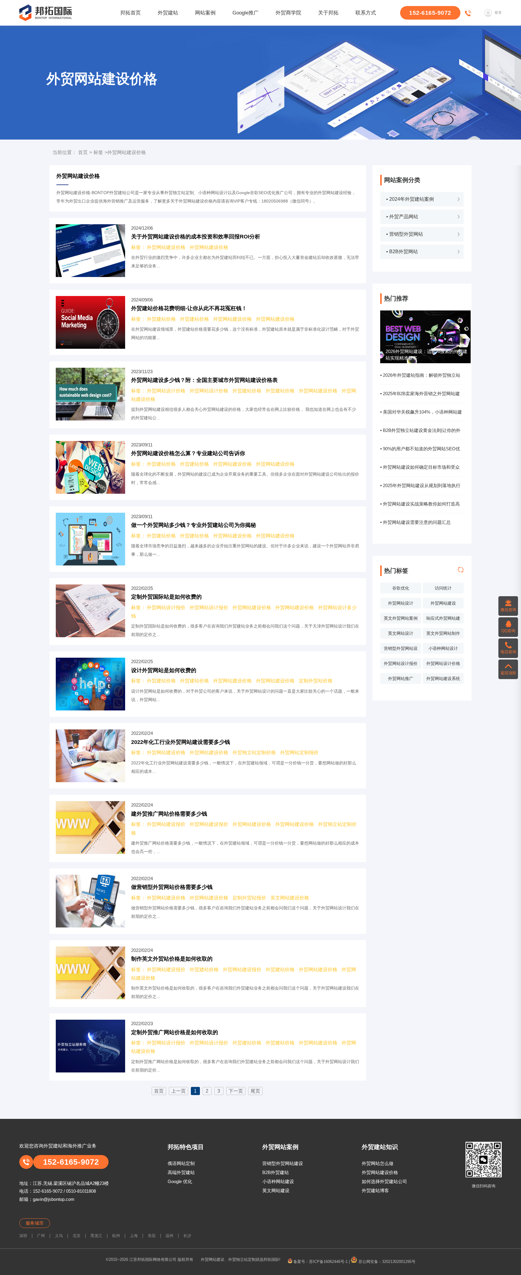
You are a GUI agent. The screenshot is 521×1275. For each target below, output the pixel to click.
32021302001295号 (398, 1261)
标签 (98, 152)
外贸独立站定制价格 (254, 752)
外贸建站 (168, 13)
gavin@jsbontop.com (53, 1199)
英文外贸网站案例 (401, 618)
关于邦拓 (328, 13)
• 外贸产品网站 (402, 216)
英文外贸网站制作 (443, 633)
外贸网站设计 (400, 603)
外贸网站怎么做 (377, 1163)
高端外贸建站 (181, 1172)
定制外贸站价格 (316, 680)
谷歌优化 (400, 588)
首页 (83, 152)
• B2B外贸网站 (402, 251)
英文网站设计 (400, 633)
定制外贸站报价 (249, 897)
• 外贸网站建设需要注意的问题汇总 (415, 522)
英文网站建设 (275, 1190)
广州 (41, 1235)
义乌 (59, 1235)
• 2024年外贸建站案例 (410, 199)
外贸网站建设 (443, 603)
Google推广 (245, 13)
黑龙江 (96, 1235)
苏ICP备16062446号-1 (328, 1261)
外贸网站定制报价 (299, 752)
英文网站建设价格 (289, 897)
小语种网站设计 (443, 648)
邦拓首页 (130, 13)
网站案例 (205, 13)
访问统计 (443, 588)
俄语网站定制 (181, 1163)
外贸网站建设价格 (166, 247)
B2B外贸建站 (275, 1172)
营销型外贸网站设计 (401, 650)
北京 (77, 1235)
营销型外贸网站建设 (282, 1163)
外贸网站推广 (400, 678)
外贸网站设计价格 (443, 663)
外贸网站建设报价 (166, 824)
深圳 (23, 1235)
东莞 (152, 1235)
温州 (169, 1235)
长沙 (187, 1235)
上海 (134, 1235)
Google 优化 (180, 1181)
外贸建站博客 (375, 1190)
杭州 (116, 1235)
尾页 (255, 1091)
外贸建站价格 (161, 319)
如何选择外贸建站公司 (384, 1181)
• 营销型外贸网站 (404, 234)
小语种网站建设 (278, 1181)
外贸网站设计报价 (401, 663)
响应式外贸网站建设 (443, 620)
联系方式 (365, 13)
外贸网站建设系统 (443, 678)
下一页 (236, 1091)
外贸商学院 (288, 13)
